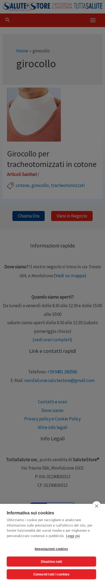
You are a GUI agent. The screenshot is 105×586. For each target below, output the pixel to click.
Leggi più (73, 536)
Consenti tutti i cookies (51, 574)
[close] (96, 505)
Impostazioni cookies (51, 549)
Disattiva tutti (51, 562)
